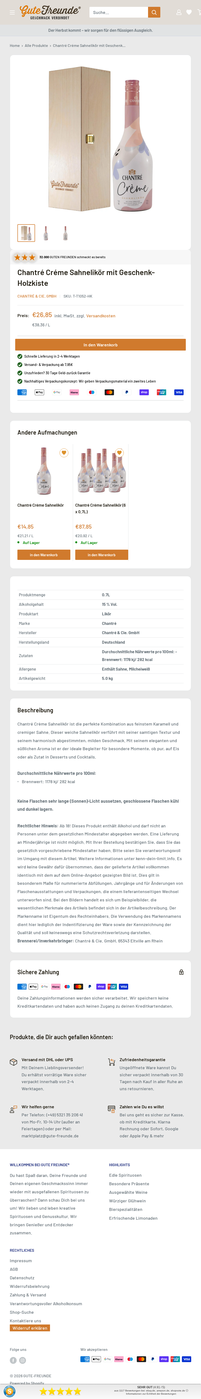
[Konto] (175, 12)
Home (15, 45)
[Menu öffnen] (12, 12)
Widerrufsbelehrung (30, 1286)
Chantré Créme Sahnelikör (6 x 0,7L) (100, 508)
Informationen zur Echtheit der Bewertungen (151, 1393)
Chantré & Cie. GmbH (36, 296)
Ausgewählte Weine (128, 1192)
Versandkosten (100, 315)
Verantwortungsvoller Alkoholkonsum (46, 1303)
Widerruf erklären (30, 1328)
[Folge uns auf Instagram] (22, 1360)
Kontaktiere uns (25, 1320)
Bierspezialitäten (125, 1209)
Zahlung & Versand (28, 1294)
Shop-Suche (22, 1312)
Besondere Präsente (129, 1183)
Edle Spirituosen (125, 1175)
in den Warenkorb (44, 555)
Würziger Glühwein (127, 1200)
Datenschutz (22, 1277)
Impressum (21, 1260)
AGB (14, 1269)
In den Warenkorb (101, 344)
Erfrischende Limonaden (133, 1218)
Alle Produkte (36, 45)
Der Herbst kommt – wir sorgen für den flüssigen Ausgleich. (100, 30)
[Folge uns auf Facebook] (13, 1360)
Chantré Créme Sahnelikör (40, 504)
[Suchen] (154, 12)
